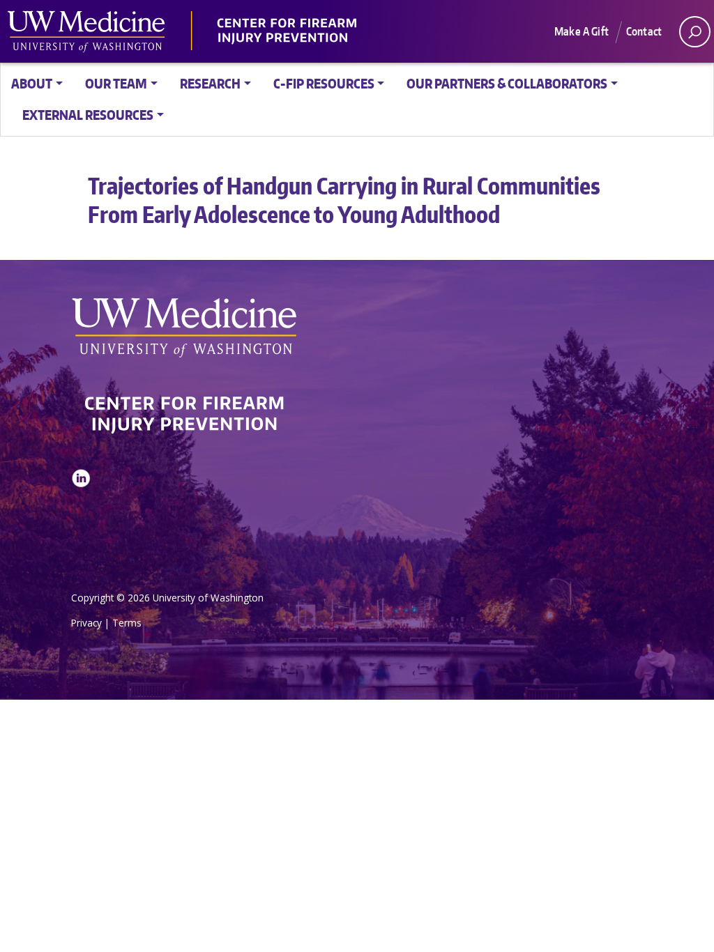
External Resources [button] (87, 114)
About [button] (31, 83)
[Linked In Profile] (81, 513)
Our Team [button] (116, 83)
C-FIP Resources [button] (323, 83)
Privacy (86, 622)
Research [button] (210, 83)
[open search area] (695, 31)
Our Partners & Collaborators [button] (507, 83)
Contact (644, 31)
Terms (127, 622)
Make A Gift (581, 31)
